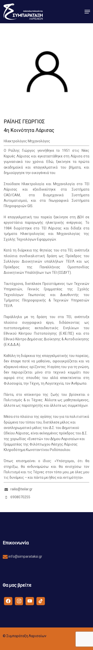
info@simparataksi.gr (25, 556)
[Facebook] (8, 601)
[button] (87, 11)
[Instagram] (19, 601)
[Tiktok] (40, 601)
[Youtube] (29, 601)
